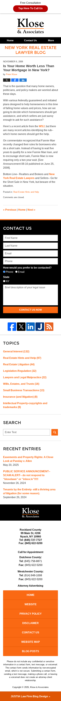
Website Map (30, 641)
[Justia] (39, 326)
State (6, 277)
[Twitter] (21, 326)
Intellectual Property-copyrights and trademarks (25, 405)
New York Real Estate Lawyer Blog (30, 25)
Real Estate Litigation (18, 364)
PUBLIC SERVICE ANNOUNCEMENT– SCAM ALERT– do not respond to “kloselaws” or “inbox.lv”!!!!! (26, 475)
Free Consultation (30, 5)
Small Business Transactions (23, 390)
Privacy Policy (31, 613)
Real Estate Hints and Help (26, 192)
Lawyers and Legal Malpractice (24, 377)
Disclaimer (30, 623)
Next (31, 209)
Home (10, 40)
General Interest (16, 351)
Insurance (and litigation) (20, 396)
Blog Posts (30, 651)
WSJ (42, 126)
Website (31, 604)
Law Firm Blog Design (29, 696)
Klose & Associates (39, 687)
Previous (9, 209)
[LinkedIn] (30, 326)
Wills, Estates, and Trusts (21, 383)
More (51, 40)
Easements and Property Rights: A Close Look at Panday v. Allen (28, 459)
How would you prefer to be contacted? (27, 267)
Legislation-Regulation (19, 371)
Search (54, 432)
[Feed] (49, 326)
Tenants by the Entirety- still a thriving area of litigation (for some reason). (29, 491)
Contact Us (30, 40)
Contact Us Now (30, 309)
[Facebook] (12, 326)
